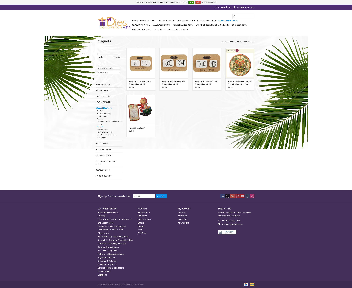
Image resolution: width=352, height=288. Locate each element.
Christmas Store (186, 20)
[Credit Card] (246, 284)
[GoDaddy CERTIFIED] (236, 232)
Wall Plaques (102, 138)
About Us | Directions (108, 212)
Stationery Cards (206, 20)
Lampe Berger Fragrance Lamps (212, 25)
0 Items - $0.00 (224, 7)
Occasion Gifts (240, 25)
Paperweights (102, 129)
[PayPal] (251, 284)
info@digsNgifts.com (232, 224)
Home (135, 20)
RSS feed (142, 233)
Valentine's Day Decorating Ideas (113, 236)
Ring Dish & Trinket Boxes (106, 135)
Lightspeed (138, 284)
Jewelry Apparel (141, 25)
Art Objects (101, 111)
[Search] (234, 16)
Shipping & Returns (107, 261)
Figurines (100, 119)
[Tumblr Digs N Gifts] (247, 196)
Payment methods (106, 257)
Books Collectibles (104, 114)
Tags (140, 229)
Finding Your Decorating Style (112, 226)
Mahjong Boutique (142, 29)
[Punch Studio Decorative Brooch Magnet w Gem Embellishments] (240, 63)
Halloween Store (161, 25)
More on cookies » (209, 2)
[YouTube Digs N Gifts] (242, 196)
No (198, 2)
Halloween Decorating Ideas (111, 254)
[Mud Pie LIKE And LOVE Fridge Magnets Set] (141, 63)
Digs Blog (173, 29)
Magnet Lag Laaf (137, 128)
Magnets (250, 41)
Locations (102, 275)
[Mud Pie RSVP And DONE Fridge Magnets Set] (174, 63)
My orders (182, 216)
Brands (184, 29)
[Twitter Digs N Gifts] (227, 196)
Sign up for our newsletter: (114, 196)
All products (144, 212)
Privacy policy (104, 271)
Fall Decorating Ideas (108, 250)
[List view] (103, 64)
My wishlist (183, 223)
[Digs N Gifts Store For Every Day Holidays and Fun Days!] (114, 22)
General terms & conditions (111, 268)
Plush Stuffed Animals (105, 132)
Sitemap (102, 216)
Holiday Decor (166, 20)
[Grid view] (99, 64)
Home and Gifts (148, 20)
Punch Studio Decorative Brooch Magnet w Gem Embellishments (239, 83)
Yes (191, 2)
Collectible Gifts (227, 20)
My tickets (183, 219)
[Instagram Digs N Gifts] (252, 196)
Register (182, 212)
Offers (141, 223)
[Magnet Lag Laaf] (141, 110)
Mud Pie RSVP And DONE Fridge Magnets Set (173, 82)
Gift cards (159, 29)
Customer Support (107, 264)
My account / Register (245, 7)
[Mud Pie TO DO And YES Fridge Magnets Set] (207, 63)
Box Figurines (102, 116)
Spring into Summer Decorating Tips (115, 240)
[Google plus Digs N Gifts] (232, 196)
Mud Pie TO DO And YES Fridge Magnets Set (206, 82)
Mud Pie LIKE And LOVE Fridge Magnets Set (140, 82)
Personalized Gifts (183, 25)
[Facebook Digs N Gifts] (222, 196)
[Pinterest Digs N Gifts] (237, 196)
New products (144, 219)
